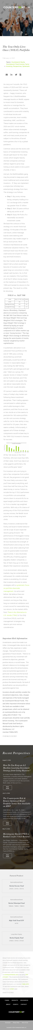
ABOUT (8, 1004)
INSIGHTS (15, 1000)
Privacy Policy (16, 1022)
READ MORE (7, 787)
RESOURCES (24, 1000)
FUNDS (7, 1000)
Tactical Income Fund (16, 886)
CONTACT (24, 1004)
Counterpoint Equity (18, 62)
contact (12, 989)
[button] (28, 7)
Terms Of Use (25, 1022)
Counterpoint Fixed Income (15, 64)
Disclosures (7, 1022)
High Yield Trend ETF (16, 920)
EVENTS (15, 1004)
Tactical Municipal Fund (16, 903)
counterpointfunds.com (11, 974)
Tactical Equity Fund (16, 938)
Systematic (26, 66)
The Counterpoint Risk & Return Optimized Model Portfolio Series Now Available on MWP (16, 802)
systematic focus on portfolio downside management (16, 588)
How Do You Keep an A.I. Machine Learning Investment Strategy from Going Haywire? (17, 768)
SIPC (27, 984)
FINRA (24, 984)
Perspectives (17, 66)
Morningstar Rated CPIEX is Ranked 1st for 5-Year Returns (16, 835)
